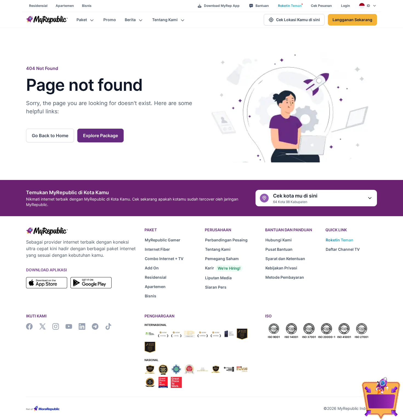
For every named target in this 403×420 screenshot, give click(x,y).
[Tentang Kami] (230, 249)
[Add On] (170, 268)
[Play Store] (91, 282)
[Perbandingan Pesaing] (230, 240)
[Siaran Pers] (230, 287)
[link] (38, 5)
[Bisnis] (170, 296)
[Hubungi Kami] (291, 240)
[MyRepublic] (47, 20)
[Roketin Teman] (351, 240)
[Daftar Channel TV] (351, 249)
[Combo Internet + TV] (170, 259)
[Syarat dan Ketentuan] (291, 259)
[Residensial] (170, 277)
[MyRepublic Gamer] (170, 240)
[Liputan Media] (230, 278)
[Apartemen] (170, 287)
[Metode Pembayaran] (291, 277)
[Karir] (230, 268)
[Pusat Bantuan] (291, 249)
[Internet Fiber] (170, 249)
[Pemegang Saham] (230, 259)
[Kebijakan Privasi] (291, 268)
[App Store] (46, 282)
